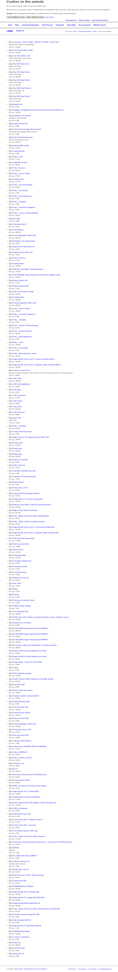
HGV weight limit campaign (22, 673)
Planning (16, 594)
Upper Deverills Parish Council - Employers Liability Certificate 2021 (36, 533)
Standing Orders (18, 179)
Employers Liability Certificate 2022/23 (26, 696)
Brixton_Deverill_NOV (20, 280)
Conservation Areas (19, 572)
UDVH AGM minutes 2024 (22, 814)
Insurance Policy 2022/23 (21, 713)
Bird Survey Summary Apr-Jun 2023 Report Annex (30, 774)
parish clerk (17, 418)
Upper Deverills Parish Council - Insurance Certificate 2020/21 (34, 359)
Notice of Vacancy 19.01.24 (22, 758)
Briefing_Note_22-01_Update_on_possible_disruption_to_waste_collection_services (41, 617)
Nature (15, 589)
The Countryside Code (20, 611)
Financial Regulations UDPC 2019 (24, 235)
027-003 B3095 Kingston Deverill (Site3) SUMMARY (30, 640)
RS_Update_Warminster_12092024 (25, 856)
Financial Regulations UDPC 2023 (24, 724)
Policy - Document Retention (22, 185)
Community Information (84, 31)
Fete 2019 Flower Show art (22, 88)
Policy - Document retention (22, 331)
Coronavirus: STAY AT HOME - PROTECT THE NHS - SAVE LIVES (36, 42)
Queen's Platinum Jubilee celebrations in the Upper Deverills (33, 679)
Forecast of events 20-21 (21, 370)
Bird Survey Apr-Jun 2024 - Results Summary (28, 875)
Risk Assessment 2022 (21, 718)
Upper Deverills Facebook (100, 20)
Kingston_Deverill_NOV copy (23, 252)
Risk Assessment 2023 (21, 735)
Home (75, 31)
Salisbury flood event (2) (21, 861)
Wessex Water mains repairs (22, 690)
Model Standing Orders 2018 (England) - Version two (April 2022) (34, 803)
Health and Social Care (21, 578)
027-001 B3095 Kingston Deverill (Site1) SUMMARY (30, 628)
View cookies (49, 17)
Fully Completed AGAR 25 (22, 920)
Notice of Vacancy (19, 258)
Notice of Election (19, 465)
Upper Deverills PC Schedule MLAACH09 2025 (29, 897)
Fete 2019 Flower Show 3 (21, 80)
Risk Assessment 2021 (21, 544)
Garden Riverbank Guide (21, 701)
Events (95, 31)
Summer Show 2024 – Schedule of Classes (27, 819)
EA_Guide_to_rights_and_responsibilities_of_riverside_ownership (35, 645)
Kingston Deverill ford (20, 124)
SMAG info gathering (20, 808)
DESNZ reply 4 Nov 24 (20, 869)
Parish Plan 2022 (19, 684)
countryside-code (19, 151)
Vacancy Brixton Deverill (21, 780)
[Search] (110, 20)
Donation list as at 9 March (22, 623)
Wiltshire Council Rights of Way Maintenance (28, 269)
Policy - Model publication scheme (24, 353)
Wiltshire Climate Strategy (22, 606)
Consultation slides (19, 555)
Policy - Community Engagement (24, 207)
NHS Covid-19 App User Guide (23, 291)
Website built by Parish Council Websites (35, 969)
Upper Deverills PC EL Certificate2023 (26, 791)
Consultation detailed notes (22, 561)
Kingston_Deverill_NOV (21, 286)
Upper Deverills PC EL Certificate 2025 (26, 892)
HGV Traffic (17, 583)
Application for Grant (20, 162)
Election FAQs (18, 443)
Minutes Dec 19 (18, 954)
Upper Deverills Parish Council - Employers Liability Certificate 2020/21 (37, 365)
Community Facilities (20, 566)
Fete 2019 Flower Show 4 (21, 96)
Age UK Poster (18, 550)
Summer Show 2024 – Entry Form (24, 825)
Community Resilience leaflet (23, 50)
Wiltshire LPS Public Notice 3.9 (23, 247)
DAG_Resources (19, 412)
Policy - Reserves (19, 168)
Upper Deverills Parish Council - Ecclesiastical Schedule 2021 (34, 527)
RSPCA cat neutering (20, 460)
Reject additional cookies (35, 17)
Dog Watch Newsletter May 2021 (24, 471)
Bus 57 (15, 769)
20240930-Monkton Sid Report (23, 886)
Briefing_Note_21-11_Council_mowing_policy (28, 499)
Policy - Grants (18, 157)
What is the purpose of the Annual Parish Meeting (29, 786)
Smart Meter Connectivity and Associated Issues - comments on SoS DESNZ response (42, 842)
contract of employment (21, 937)
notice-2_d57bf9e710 (20, 752)
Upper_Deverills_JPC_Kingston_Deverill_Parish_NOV (31, 437)
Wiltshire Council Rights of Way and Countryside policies (32, 505)
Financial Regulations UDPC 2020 (24, 303)
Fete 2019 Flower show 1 (21, 64)
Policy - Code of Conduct (21, 173)
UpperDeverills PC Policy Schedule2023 (26, 797)
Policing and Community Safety (23, 600)
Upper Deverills (18, 969)
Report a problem (84, 20)
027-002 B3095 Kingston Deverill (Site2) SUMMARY (30, 634)
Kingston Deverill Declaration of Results (26, 493)
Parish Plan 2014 (19, 948)
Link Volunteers (18, 230)
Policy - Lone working (20, 190)
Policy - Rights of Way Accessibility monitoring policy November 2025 (36, 909)
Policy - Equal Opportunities (22, 196)
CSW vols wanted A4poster (22, 741)
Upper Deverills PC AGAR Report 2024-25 (27, 926)
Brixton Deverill (18, 482)
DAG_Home (18, 406)
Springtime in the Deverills (22, 115)
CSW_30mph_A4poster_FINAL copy (25, 831)
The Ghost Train (18, 763)
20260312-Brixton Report (21, 931)
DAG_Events (18, 401)
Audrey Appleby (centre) (21, 145)
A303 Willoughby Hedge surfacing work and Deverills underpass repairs (37, 275)
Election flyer (17, 448)
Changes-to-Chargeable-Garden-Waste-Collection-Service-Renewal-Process (38, 110)
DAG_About (18, 378)
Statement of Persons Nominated (24, 476)
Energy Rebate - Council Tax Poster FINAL (27, 662)
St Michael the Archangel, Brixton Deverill (27, 129)
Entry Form (17, 942)
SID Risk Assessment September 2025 (26, 914)
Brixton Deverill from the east (23, 137)
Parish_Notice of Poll (20, 488)
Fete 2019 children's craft (21, 56)
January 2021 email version (22, 431)
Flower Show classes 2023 (22, 729)
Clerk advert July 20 (20, 224)
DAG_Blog (17, 390)
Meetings (16, 848)
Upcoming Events (71, 20)
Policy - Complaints (19, 202)
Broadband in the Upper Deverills (24, 241)
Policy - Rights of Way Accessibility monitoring (28, 521)
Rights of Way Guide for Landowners (25, 510)
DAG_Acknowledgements (22, 384)
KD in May (16, 218)
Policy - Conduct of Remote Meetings (25, 213)
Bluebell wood (17, 104)
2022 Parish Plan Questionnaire (23, 538)
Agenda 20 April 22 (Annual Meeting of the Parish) (29, 651)
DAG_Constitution (20, 395)
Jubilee (15, 668)
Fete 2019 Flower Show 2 (21, 72)
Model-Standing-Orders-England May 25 (26, 903)
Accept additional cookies (16, 17)
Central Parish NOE (19, 881)
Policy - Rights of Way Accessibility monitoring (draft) (31, 516)
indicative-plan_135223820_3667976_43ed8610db (29, 746)
